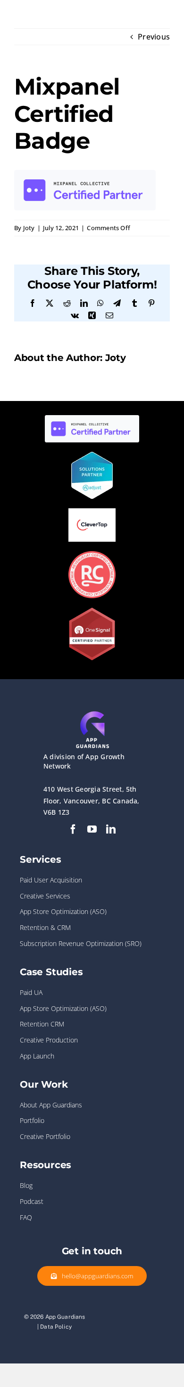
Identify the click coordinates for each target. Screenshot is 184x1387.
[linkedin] (111, 829)
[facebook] (73, 829)
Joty (29, 228)
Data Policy (56, 1326)
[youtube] (92, 829)
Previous (154, 37)
